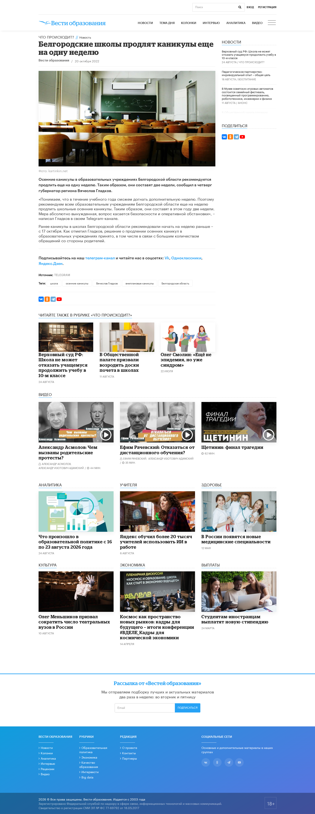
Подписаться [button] (188, 707)
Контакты (129, 752)
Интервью (211, 23)
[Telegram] (53, 299)
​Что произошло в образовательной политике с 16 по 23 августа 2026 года (75, 542)
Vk (167, 258)
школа (54, 283)
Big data (87, 777)
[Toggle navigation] (272, 23)
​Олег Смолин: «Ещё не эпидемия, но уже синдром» (186, 359)
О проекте (129, 747)
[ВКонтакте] (41, 299)
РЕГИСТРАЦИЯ (267, 7)
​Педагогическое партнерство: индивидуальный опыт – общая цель (246, 73)
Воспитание (247, 79)
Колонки (188, 23)
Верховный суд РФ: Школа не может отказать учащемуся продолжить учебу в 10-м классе (63, 365)
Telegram (62, 274)
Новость (85, 37)
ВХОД (250, 7)
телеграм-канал (100, 258)
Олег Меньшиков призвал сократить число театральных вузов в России (74, 622)
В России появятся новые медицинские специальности (236, 539)
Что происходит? (56, 36)
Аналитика (236, 23)
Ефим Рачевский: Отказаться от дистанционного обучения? (157, 450)
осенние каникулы (77, 283)
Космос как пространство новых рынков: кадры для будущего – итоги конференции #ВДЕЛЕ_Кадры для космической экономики (157, 627)
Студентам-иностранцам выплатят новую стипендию (234, 619)
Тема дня (167, 23)
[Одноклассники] (47, 299)
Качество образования (88, 764)
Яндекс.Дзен (51, 264)
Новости (145, 23)
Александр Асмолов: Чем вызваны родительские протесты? (68, 452)
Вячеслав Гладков (107, 283)
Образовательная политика (93, 749)
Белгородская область (175, 283)
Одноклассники (186, 258)
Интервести (90, 771)
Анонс (243, 102)
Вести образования (54, 60)
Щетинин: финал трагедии (232, 447)
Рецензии (47, 768)
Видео (257, 23)
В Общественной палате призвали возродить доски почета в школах (119, 362)
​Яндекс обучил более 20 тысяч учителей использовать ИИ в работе (156, 542)
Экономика (89, 757)
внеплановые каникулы (140, 283)
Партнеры (129, 758)
